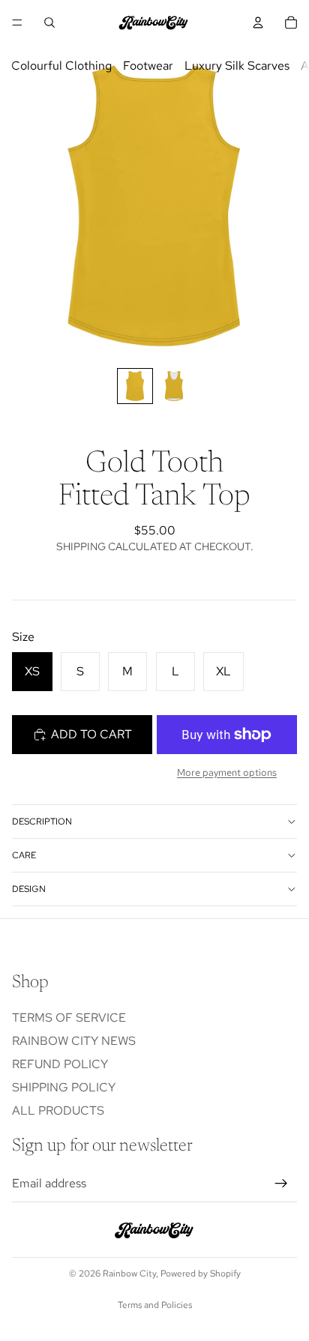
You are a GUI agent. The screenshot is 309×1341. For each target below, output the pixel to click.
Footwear (148, 65)
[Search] (49, 22)
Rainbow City (129, 1274)
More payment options (227, 772)
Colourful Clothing (61, 65)
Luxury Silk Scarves (237, 65)
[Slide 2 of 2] (174, 386)
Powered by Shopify (200, 1274)
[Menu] (17, 22)
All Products (58, 1110)
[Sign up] (281, 1183)
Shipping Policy (64, 1087)
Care (24, 855)
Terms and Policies (155, 1305)
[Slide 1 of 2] (135, 386)
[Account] (258, 22)
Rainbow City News (74, 1041)
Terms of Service (69, 1017)
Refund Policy (60, 1064)
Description (42, 822)
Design (29, 889)
